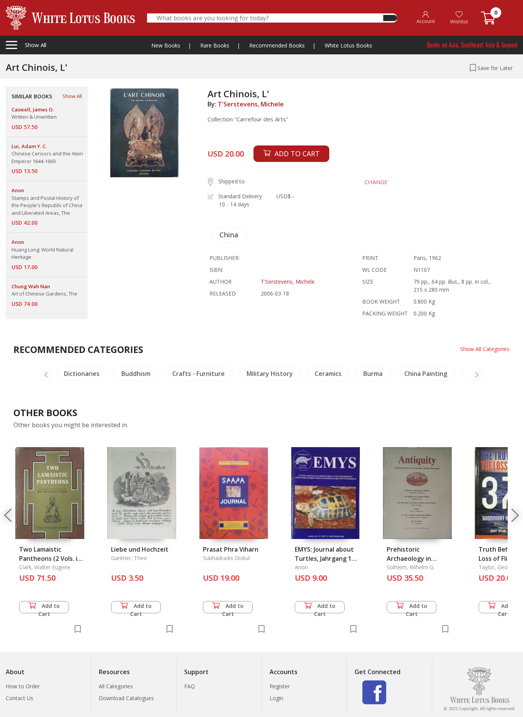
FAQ (189, 686)
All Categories (116, 686)
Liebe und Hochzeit (139, 549)
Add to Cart (49, 607)
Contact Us (19, 698)
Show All (72, 96)
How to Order (23, 686)
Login (276, 698)
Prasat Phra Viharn (230, 549)
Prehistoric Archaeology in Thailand (409, 558)
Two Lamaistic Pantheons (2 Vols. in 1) (50, 558)
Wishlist (459, 21)
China (229, 234)
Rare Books (214, 45)
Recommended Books (277, 45)
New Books (165, 45)
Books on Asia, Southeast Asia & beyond (472, 44)
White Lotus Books (348, 45)
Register (280, 686)
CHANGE (376, 182)
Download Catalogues (126, 698)
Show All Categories (485, 349)
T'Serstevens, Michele (251, 104)
